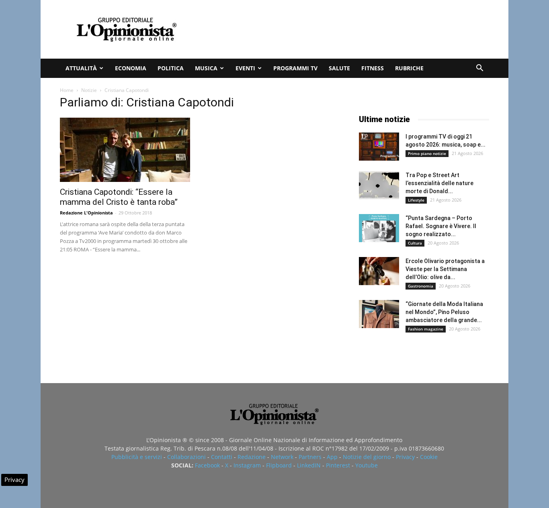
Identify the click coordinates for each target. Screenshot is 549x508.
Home (67, 90)
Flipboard (279, 465)
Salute (339, 68)
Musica (206, 68)
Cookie (429, 457)
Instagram (247, 465)
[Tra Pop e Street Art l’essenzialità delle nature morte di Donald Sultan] (379, 185)
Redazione (252, 457)
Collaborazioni (186, 457)
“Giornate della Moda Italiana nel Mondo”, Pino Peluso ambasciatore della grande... (444, 312)
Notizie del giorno (367, 457)
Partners (310, 457)
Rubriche (409, 68)
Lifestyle (416, 200)
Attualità (81, 68)
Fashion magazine (425, 329)
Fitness (372, 68)
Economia (130, 68)
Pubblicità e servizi (136, 457)
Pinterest (338, 465)
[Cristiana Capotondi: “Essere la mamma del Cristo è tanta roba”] (125, 150)
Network (282, 457)
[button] (479, 69)
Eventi (245, 68)
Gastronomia (420, 286)
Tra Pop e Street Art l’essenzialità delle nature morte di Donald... (439, 183)
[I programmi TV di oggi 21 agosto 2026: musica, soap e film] (379, 147)
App (332, 457)
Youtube (366, 465)
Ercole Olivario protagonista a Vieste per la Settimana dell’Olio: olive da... (445, 269)
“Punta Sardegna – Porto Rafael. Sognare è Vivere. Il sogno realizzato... (441, 226)
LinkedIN (309, 465)
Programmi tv (295, 68)
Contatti (221, 457)
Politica (171, 68)
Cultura (415, 243)
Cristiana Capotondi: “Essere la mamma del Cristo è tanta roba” (119, 197)
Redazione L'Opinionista (86, 213)
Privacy (405, 457)
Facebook (207, 465)
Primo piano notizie (427, 153)
